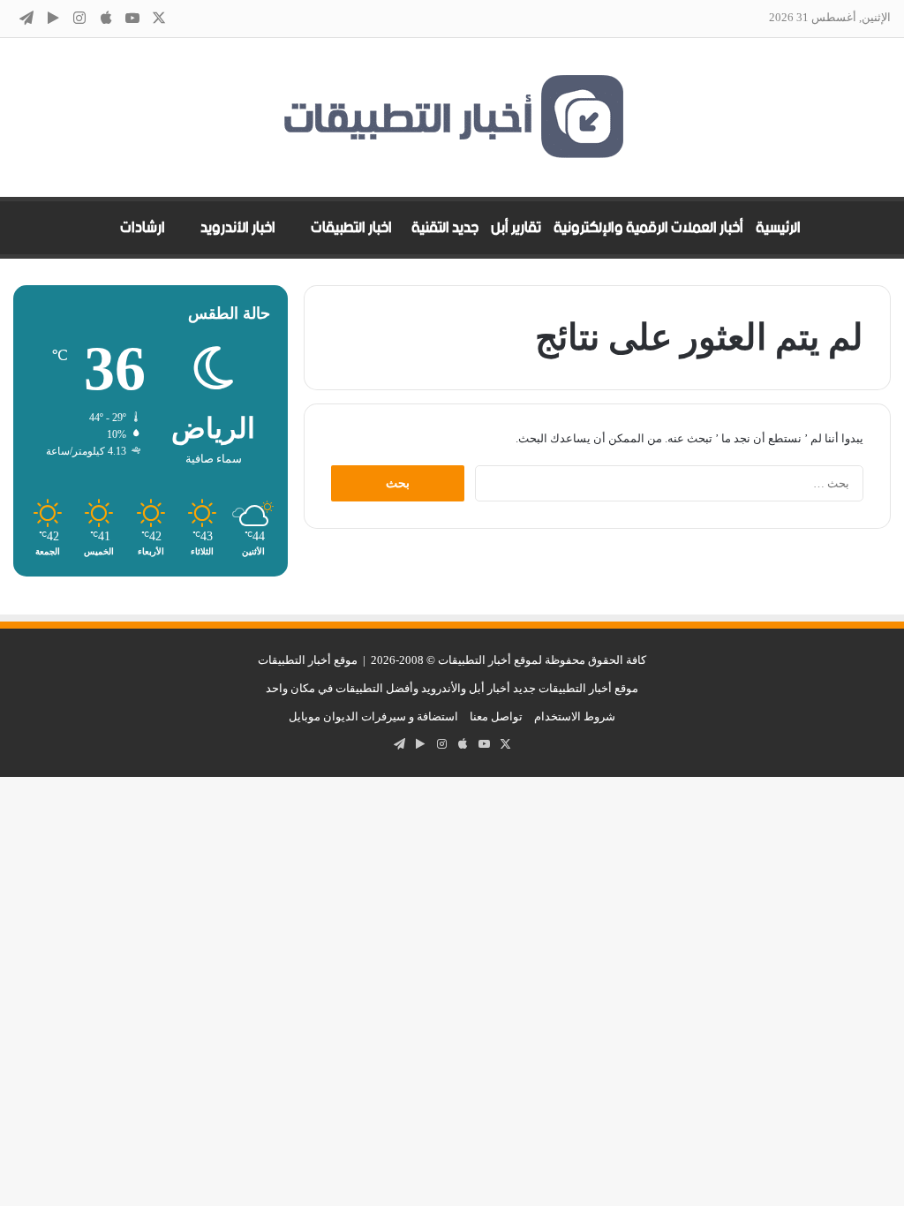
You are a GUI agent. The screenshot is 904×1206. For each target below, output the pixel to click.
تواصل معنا (496, 716)
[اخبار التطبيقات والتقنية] (452, 117)
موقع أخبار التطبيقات (308, 660)
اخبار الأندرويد (237, 227)
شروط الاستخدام (574, 716)
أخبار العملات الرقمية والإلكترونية (648, 227)
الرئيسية (778, 227)
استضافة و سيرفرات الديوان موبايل (373, 716)
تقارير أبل (516, 227)
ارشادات (142, 227)
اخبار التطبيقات (351, 227)
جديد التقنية (444, 227)
